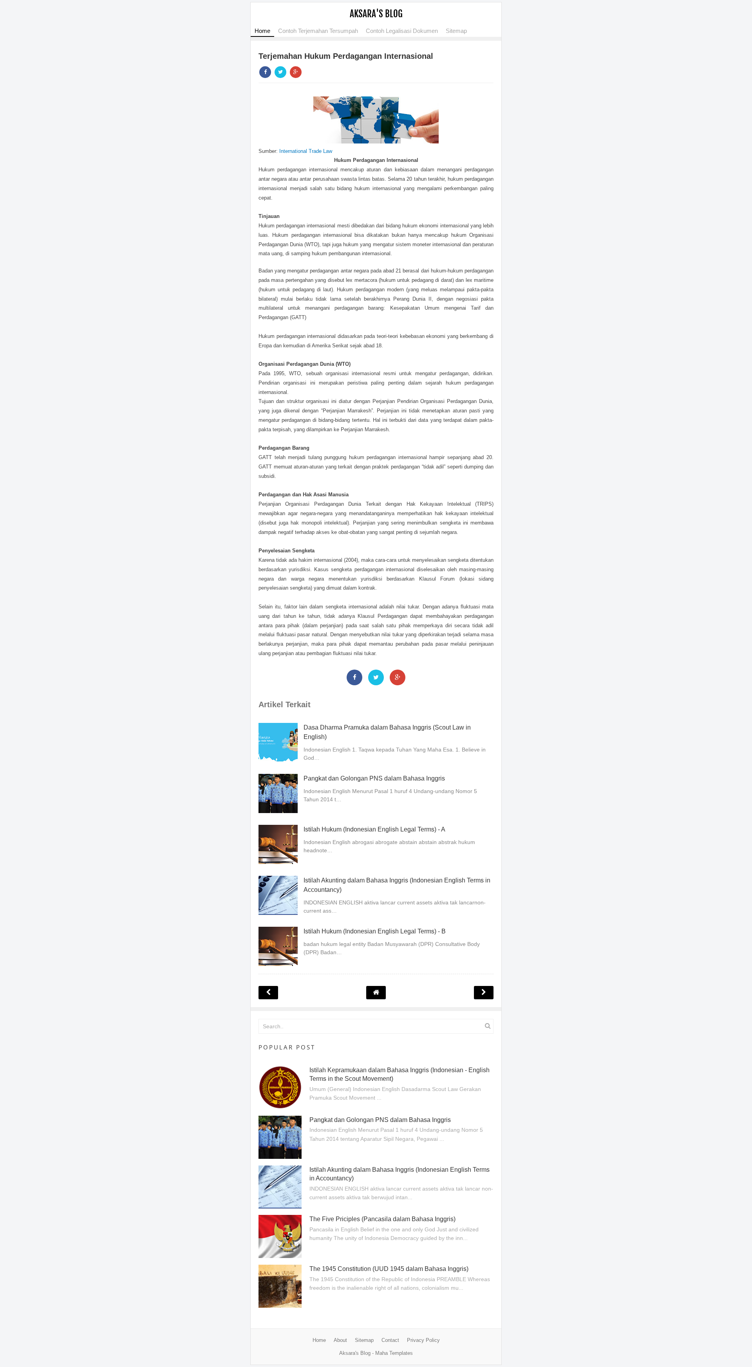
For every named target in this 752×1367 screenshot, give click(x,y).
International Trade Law (305, 151)
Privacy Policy (423, 1340)
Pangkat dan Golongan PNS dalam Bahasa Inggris (374, 778)
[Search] (488, 1026)
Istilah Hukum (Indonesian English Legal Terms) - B (375, 931)
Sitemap (456, 30)
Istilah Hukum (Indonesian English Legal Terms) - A (374, 829)
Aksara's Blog (376, 14)
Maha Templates (394, 1353)
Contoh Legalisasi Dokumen (402, 30)
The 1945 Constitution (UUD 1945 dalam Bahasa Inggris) (388, 1268)
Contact (390, 1340)
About (340, 1340)
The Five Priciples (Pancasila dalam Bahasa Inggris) (382, 1219)
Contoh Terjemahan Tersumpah (318, 30)
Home (262, 30)
